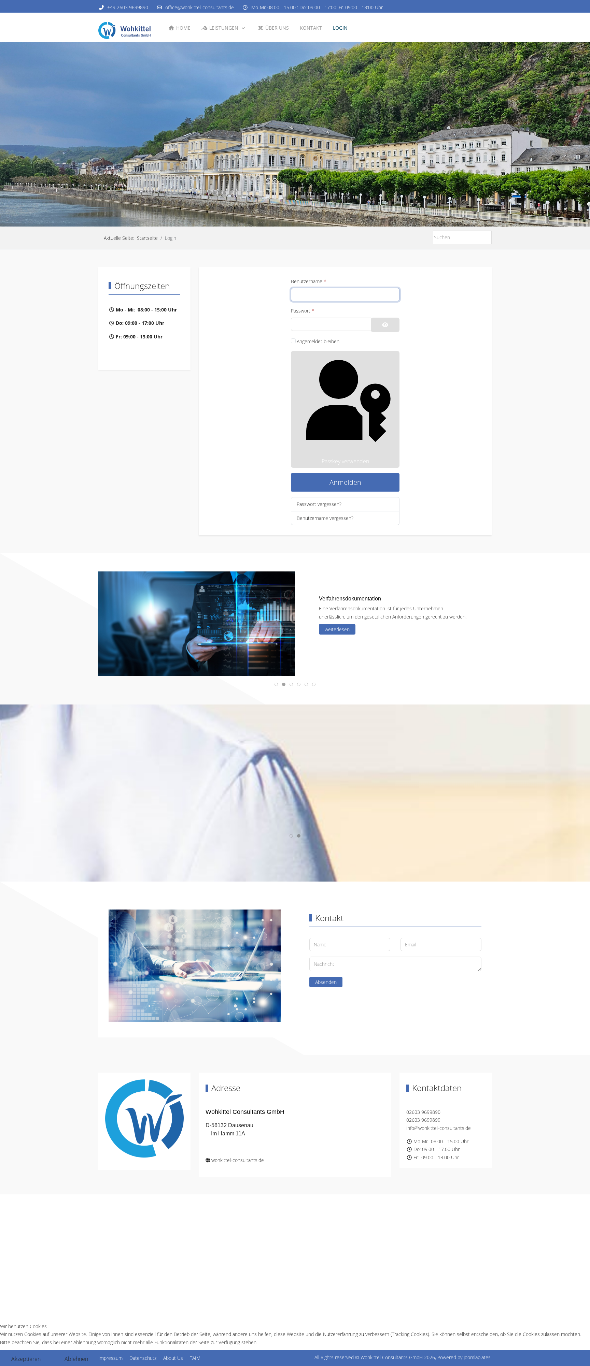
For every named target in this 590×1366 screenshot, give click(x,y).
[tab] (291, 212)
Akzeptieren (26, 1359)
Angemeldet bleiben (318, 341)
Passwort (302, 310)
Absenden (326, 982)
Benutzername (308, 281)
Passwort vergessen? (319, 504)
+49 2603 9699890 (127, 7)
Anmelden (345, 482)
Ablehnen (76, 1359)
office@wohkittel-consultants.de (199, 7)
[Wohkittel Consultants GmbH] (126, 28)
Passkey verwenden (345, 461)
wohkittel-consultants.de (237, 1160)
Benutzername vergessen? (325, 518)
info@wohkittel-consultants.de (438, 1128)
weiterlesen (337, 631)
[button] (149, 672)
